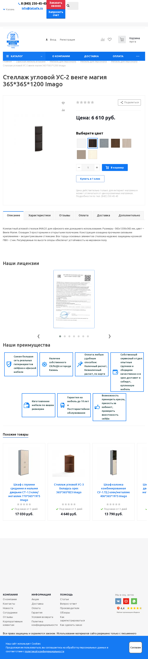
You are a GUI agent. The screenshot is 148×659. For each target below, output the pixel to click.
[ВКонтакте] (118, 601)
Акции (35, 599)
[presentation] (38, 335)
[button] (60, 336)
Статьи (64, 599)
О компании (61, 56)
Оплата (118, 56)
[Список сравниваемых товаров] (103, 40)
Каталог (17, 56)
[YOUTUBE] (126, 601)
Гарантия (37, 612)
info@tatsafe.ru (32, 8)
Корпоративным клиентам (13, 623)
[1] (78, 102)
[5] (92, 102)
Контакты (9, 603)
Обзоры (65, 612)
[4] (89, 102)
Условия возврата (42, 617)
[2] (81, 102)
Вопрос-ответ (68, 603)
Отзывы (8, 617)
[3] (85, 102)
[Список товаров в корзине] (129, 42)
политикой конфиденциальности (44, 651)
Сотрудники (10, 612)
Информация (41, 594)
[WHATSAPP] (134, 601)
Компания (10, 594)
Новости (8, 608)
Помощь (66, 594)
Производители (69, 608)
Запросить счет (56, 13)
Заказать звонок (56, 4)
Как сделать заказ (71, 624)
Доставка (91, 56)
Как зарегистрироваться (72, 619)
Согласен (135, 647)
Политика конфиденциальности (45, 623)
